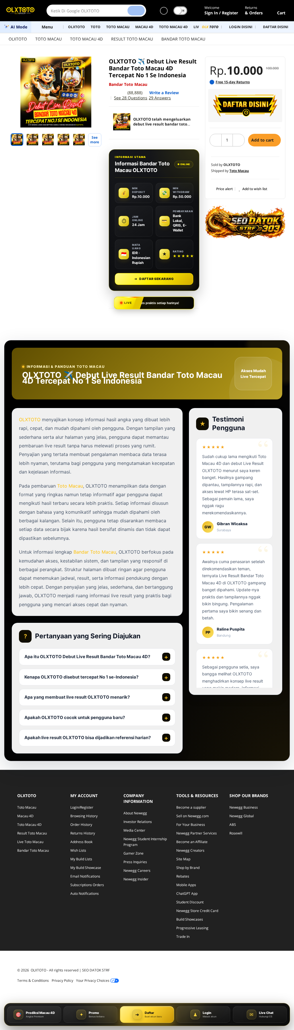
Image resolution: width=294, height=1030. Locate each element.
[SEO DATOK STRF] (245, 222)
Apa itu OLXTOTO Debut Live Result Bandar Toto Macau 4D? (87, 656)
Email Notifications (85, 876)
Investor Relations (137, 821)
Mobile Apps (186, 884)
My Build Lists (81, 859)
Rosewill (235, 833)
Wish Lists (78, 850)
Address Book (81, 841)
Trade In (182, 936)
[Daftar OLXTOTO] (245, 105)
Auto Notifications (84, 893)
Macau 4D (25, 815)
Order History (81, 824)
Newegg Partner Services (196, 833)
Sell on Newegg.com (192, 815)
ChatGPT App (187, 893)
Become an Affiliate (192, 841)
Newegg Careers (136, 870)
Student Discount (190, 902)
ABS (232, 824)
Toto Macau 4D (29, 824)
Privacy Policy (62, 980)
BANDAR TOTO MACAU (183, 39)
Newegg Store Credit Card (197, 910)
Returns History (82, 833)
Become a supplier (191, 807)
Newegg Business (243, 807)
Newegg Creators (190, 850)
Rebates (182, 876)
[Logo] (20, 11)
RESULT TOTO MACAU (132, 39)
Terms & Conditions (33, 980)
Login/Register (81, 807)
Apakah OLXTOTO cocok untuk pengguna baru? (74, 717)
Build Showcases (189, 919)
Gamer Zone (133, 853)
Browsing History (84, 815)
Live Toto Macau (30, 841)
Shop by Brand (188, 867)
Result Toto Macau (32, 833)
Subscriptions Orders (87, 884)
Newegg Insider (135, 879)
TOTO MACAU (48, 39)
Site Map (183, 859)
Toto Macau (70, 486)
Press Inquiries (135, 861)
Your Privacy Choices (93, 980)
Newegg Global (241, 815)
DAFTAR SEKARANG (154, 279)
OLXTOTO (18, 39)
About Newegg (135, 813)
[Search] (136, 11)
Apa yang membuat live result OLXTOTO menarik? (77, 697)
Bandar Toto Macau (95, 552)
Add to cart (263, 140)
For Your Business (190, 824)
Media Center (134, 830)
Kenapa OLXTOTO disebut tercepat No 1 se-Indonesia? (81, 677)
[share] (95, 64)
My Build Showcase (85, 867)
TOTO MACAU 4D (86, 39)
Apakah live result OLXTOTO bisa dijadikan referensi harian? (87, 737)
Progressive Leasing (192, 927)
